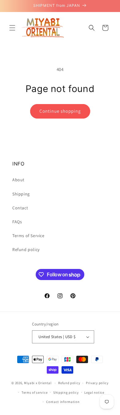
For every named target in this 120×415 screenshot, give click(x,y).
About (18, 179)
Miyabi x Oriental (38, 383)
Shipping (21, 194)
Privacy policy (97, 383)
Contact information (62, 402)
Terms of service (34, 392)
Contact (20, 208)
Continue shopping (60, 111)
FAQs (17, 221)
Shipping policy (66, 392)
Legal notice (94, 392)
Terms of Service (28, 235)
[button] (12, 28)
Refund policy (26, 249)
